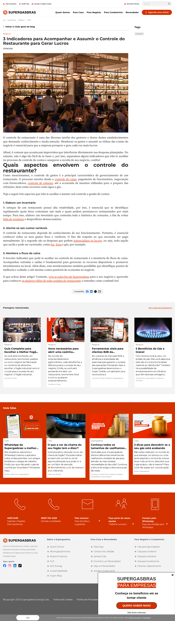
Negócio (7, 34)
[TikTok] (20, 565)
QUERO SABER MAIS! (136, 605)
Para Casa (78, 12)
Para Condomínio (113, 12)
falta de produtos (13, 219)
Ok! (28, 618)
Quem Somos (62, 12)
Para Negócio (94, 12)
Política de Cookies (63, 599)
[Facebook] (4, 565)
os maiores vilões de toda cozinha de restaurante (51, 281)
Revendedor (132, 12)
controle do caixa (65, 179)
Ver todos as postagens (160, 308)
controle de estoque (40, 183)
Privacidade (147, 618)
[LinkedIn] (14, 565)
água (59, 244)
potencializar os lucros (88, 240)
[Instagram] (9, 565)
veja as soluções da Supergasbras (69, 277)
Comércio (139, 34)
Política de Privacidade (88, 599)
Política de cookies (135, 618)
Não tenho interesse (136, 612)
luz (52, 244)
